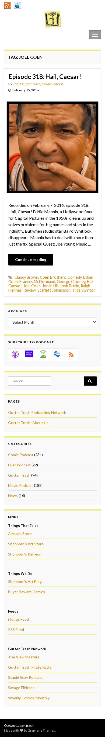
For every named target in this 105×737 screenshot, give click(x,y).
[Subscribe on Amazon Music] (29, 354)
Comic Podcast (20, 454)
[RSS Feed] (7, 4)
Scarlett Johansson (54, 290)
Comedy (75, 277)
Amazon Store (20, 533)
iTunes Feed (18, 619)
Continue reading (30, 259)
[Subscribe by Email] (57, 354)
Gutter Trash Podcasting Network (37, 412)
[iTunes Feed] (17, 4)
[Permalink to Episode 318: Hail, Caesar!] (52, 146)
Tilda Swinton (84, 290)
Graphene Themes (41, 730)
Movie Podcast (52, 84)
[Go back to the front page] (52, 19)
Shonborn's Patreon (24, 554)
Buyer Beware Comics (26, 591)
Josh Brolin (69, 286)
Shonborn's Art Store (26, 544)
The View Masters (23, 657)
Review (29, 290)
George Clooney (71, 281)
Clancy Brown (26, 277)
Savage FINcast (21, 687)
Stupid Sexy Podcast (25, 677)
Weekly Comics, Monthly (29, 698)
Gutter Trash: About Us (28, 422)
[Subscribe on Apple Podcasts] (15, 354)
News (13, 495)
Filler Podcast (19, 465)
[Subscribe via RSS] (71, 354)
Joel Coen (32, 286)
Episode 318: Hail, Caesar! (44, 76)
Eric (15, 84)
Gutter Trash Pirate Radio (30, 667)
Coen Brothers (53, 277)
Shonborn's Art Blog (25, 581)
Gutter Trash (16, 34)
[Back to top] (93, 725)
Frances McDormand (37, 281)
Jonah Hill (50, 286)
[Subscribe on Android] (43, 354)
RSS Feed (16, 629)
